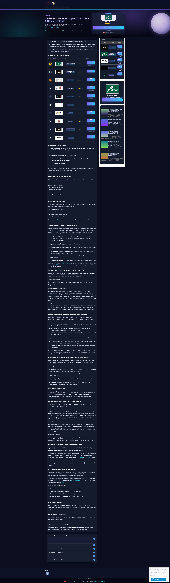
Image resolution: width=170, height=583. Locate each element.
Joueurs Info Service (98, 581)
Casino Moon (90, 578)
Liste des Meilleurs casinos (54, 7)
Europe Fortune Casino (60, 398)
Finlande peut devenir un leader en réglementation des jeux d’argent (115, 110)
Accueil (47, 7)
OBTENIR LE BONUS (108, 27)
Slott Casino (80, 457)
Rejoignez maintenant (160, 579)
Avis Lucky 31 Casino (91, 90)
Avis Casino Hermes (91, 123)
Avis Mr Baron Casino (91, 65)
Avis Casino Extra (91, 106)
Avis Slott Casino (120, 76)
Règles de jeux (62, 7)
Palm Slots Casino (60, 265)
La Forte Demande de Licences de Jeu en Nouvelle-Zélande (113, 132)
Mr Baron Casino (66, 263)
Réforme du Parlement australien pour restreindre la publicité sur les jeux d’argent (114, 121)
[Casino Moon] (50, 3)
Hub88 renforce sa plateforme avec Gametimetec (113, 154)
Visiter (91, 70)
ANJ (105, 581)
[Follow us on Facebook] (48, 575)
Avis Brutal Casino (91, 139)
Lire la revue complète (108, 30)
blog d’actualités (55, 220)
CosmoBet (50, 398)
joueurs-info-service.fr (76, 480)
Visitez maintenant (112, 100)
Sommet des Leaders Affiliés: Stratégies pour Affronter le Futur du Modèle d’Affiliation (115, 143)
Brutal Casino (87, 457)
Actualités (67, 7)
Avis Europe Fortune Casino (120, 49)
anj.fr (63, 482)
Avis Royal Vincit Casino (91, 131)
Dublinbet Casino (71, 265)
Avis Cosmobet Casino (91, 98)
